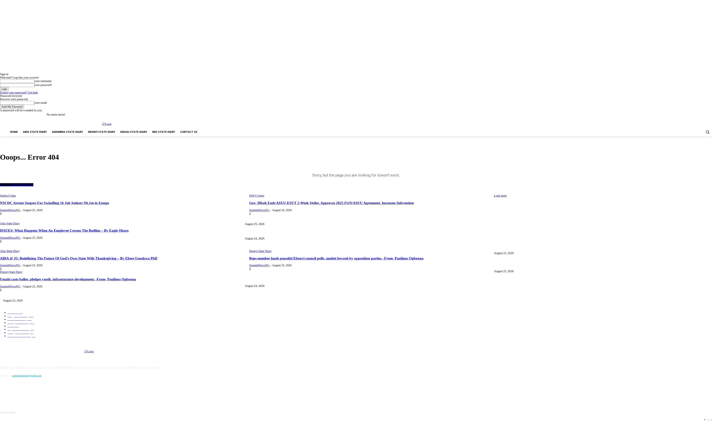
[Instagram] (694, 115)
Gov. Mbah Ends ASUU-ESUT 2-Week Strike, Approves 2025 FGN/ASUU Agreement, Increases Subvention (302, 232)
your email (40, 102)
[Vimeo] (705, 115)
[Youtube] (710, 115)
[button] (707, 131)
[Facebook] (689, 115)
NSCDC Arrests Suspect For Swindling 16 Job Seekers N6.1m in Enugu (532, 218)
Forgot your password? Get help (19, 92)
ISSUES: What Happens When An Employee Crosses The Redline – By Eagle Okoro (289, 247)
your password (43, 84)
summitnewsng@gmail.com (27, 375)
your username (43, 81)
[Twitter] (700, 115)
